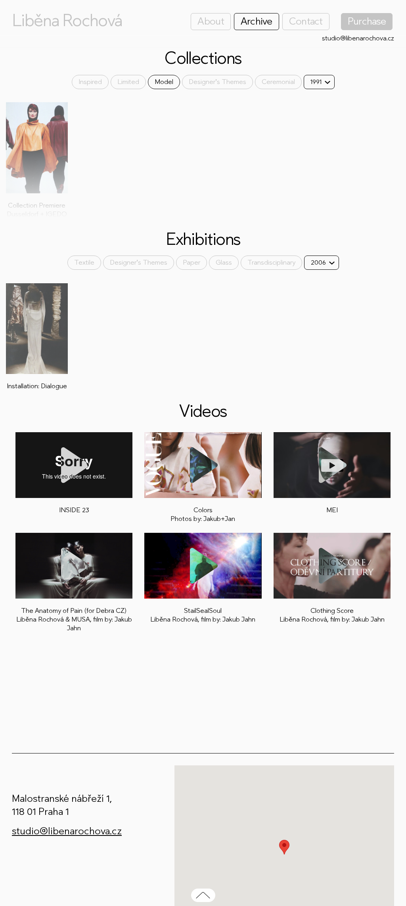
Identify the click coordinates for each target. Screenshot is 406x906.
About (210, 21)
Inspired (90, 82)
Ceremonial (278, 82)
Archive (256, 21)
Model (164, 82)
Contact (306, 21)
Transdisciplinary (271, 262)
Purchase (367, 21)
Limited (128, 82)
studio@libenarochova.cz (358, 38)
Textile (84, 262)
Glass (224, 262)
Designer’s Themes (217, 82)
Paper (191, 262)
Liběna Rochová (67, 20)
